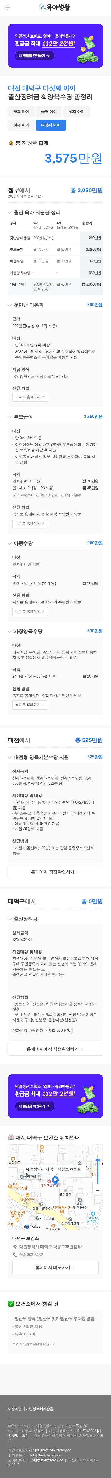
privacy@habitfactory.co (53, 1450)
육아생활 (55, 8)
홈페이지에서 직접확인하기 (52, 1049)
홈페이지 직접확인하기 (52, 872)
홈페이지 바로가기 (52, 1267)
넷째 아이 (21, 125)
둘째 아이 (49, 111)
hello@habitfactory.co (45, 1455)
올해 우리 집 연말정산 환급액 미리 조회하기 (55, 1399)
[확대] (97, 1149)
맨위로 (99, 1463)
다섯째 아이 (51, 125)
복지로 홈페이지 (27, 397)
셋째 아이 (77, 111)
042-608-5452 (31, 1254)
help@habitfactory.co (47, 1460)
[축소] (97, 1190)
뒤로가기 (7, 7)
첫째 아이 (21, 111)
